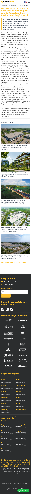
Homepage (4, 5)
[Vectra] (22, 361)
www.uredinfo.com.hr (6, 387)
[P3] (8, 355)
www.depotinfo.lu (5, 438)
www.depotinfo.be (5, 426)
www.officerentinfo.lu (6, 400)
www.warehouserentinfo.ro (7, 445)
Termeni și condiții (18, 488)
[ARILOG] (22, 326)
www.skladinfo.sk (5, 450)
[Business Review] (8, 333)
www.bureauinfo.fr (5, 393)
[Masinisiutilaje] (22, 333)
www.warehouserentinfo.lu (7, 439)
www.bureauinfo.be (19, 381)
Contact (9, 488)
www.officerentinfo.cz (20, 388)
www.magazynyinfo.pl (20, 438)
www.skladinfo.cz (19, 426)
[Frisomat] (8, 326)
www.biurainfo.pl (19, 399)
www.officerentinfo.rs (20, 406)
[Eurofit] (8, 366)
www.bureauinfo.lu (5, 399)
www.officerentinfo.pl (20, 400)
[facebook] (3, 308)
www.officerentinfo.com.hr (7, 388)
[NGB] (22, 338)
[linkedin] (8, 308)
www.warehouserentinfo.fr (7, 433)
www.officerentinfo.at (6, 382)
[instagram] (12, 308)
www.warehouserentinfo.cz (21, 427)
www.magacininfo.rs (19, 444)
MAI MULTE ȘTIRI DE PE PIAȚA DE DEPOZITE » (14, 262)
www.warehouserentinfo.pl (21, 439)
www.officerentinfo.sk (6, 412)
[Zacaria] (22, 350)
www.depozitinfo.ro (5, 444)
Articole (11, 5)
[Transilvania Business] (8, 344)
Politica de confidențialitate (15, 490)
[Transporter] (8, 338)
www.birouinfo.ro (5, 405)
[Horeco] (22, 366)
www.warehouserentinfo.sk (7, 451)
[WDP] (8, 350)
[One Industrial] (22, 355)
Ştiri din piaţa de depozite (21, 5)
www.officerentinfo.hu (20, 394)
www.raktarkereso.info (20, 432)
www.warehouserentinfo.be (7, 427)
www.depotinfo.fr (5, 432)
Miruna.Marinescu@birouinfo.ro (13, 282)
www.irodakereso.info (20, 393)
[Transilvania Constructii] (22, 344)
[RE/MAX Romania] (22, 320)
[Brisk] (8, 361)
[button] (28, 2)
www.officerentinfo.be (20, 382)
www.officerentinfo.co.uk (20, 411)
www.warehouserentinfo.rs (21, 445)
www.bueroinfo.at (5, 381)
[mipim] (8, 320)
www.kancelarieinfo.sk (6, 411)
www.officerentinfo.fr (5, 394)
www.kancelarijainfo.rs (20, 405)
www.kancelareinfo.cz (20, 387)
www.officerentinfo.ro (6, 406)
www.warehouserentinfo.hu (21, 433)
